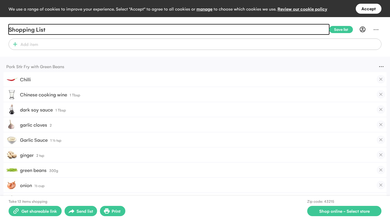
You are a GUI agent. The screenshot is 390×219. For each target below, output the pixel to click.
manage (204, 8)
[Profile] (362, 29)
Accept (368, 8)
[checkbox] (381, 79)
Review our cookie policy (302, 8)
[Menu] (376, 29)
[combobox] (200, 44)
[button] (14, 44)
